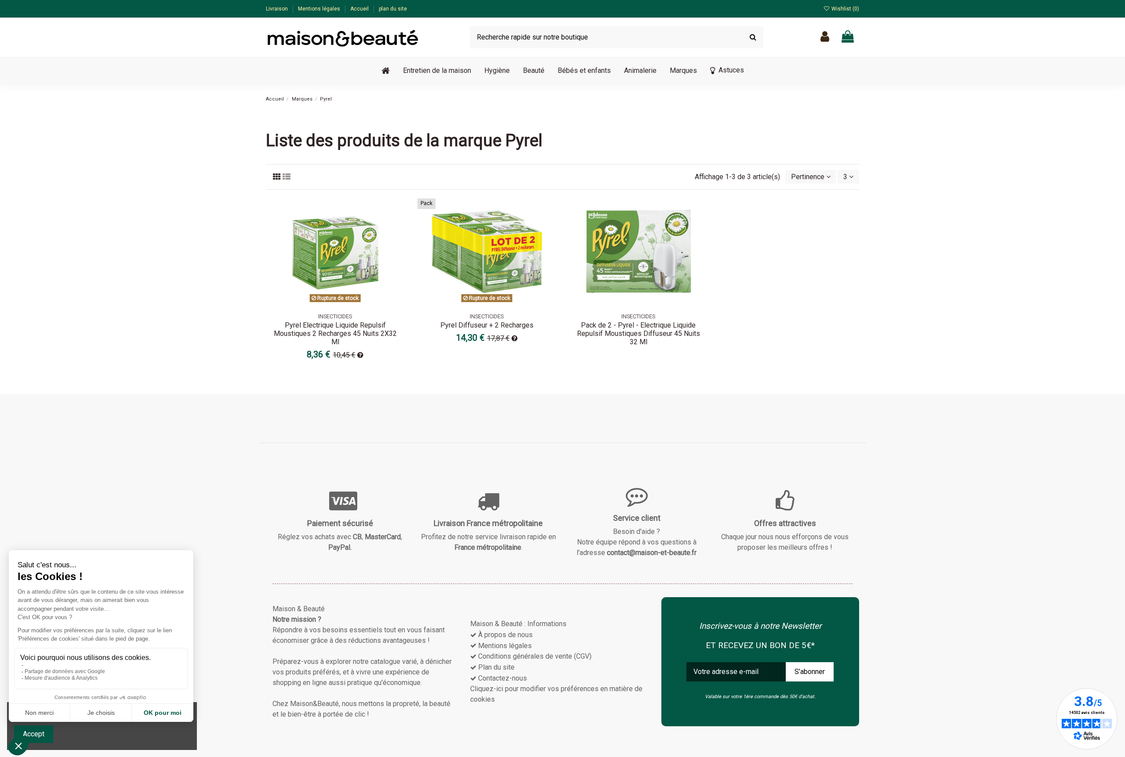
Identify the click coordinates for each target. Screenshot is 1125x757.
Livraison (277, 9)
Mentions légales (319, 9)
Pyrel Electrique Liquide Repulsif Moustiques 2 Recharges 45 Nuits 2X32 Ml (335, 333)
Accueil (360, 9)
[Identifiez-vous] (825, 37)
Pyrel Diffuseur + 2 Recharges (486, 325)
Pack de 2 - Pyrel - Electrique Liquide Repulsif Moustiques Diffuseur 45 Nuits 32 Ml (638, 333)
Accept (33, 734)
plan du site (393, 9)
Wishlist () (844, 9)
